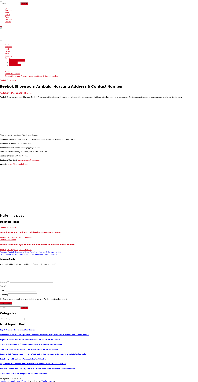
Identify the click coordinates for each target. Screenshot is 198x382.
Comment (4, 282)
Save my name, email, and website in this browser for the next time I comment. (35, 299)
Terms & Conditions (17, 60)
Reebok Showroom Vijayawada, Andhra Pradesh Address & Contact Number (37, 244)
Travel (7, 15)
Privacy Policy (15, 65)
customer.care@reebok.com (29, 160)
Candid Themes (47, 381)
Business (8, 10)
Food (7, 12)
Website (3, 295)
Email (3, 290)
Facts (7, 17)
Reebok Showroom (8, 80)
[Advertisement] (69, 116)
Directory (8, 19)
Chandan (28, 93)
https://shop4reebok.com (18, 164)
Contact (8, 21)
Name (3, 286)
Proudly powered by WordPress (13, 381)
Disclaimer (13, 63)
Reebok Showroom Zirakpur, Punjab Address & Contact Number (31, 232)
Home (7, 8)
